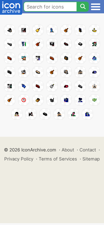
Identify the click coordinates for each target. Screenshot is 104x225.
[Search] (83, 7)
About (68, 149)
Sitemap (91, 159)
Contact (87, 149)
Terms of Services (58, 159)
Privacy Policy (18, 159)
